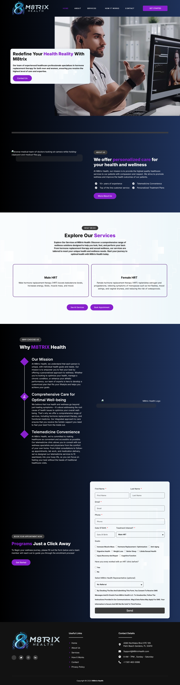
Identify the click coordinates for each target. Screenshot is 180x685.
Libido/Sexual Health (148, 551)
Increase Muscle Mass (105, 547)
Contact (129, 8)
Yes (98, 567)
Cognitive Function (128, 555)
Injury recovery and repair (107, 555)
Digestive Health (103, 551)
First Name (100, 488)
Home (65, 8)
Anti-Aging (155, 547)
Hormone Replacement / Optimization (132, 547)
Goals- (97, 541)
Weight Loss (118, 551)
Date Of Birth (101, 528)
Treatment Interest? (125, 528)
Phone (98, 514)
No (98, 572)
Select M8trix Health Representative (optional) (115, 578)
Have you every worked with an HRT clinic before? (117, 561)
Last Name (135, 488)
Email (97, 501)
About (77, 8)
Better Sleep (131, 551)
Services (91, 8)
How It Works (112, 8)
